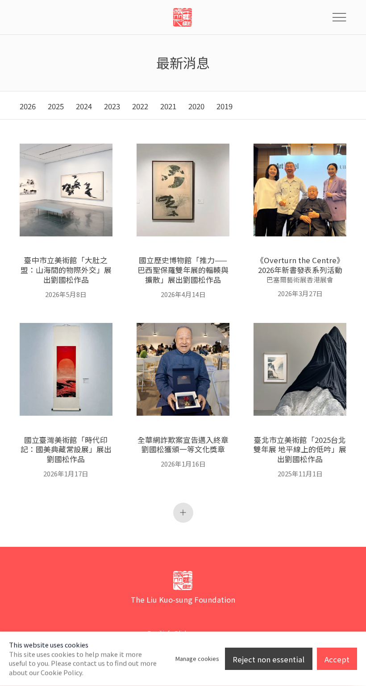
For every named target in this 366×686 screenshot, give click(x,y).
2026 (28, 106)
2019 (224, 106)
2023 (112, 106)
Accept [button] (336, 659)
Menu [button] (339, 18)
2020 (196, 106)
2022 (140, 106)
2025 (56, 106)
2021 (168, 106)
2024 (84, 106)
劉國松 (183, 18)
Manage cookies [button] (197, 659)
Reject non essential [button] (268, 659)
